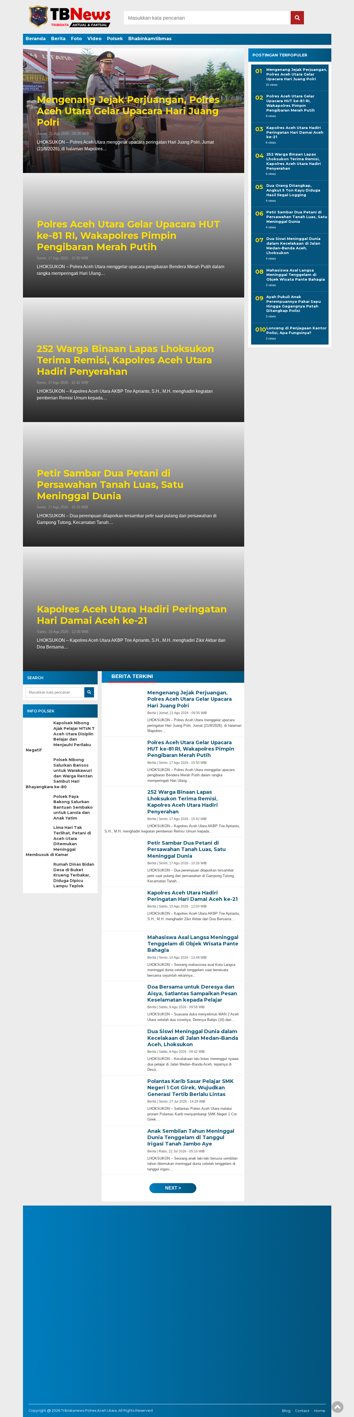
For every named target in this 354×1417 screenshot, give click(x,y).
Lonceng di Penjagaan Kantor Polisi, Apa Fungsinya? (296, 330)
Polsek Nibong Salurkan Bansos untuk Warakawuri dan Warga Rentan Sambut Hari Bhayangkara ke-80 (59, 773)
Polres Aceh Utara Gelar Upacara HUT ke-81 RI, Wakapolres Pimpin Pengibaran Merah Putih (128, 235)
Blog (286, 1411)
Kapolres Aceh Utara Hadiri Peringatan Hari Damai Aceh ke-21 (132, 615)
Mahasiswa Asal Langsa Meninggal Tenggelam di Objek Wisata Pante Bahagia (295, 275)
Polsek (115, 38)
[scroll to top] (337, 1409)
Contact (302, 1411)
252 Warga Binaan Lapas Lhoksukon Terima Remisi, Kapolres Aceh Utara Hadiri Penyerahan (125, 360)
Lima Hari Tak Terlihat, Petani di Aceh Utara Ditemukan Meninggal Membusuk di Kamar (58, 841)
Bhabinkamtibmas (149, 38)
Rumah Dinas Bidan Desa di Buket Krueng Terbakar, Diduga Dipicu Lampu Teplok (73, 875)
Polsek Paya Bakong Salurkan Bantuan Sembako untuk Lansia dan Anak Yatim (73, 807)
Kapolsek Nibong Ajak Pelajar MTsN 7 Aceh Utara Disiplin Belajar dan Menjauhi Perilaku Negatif (60, 736)
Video (94, 38)
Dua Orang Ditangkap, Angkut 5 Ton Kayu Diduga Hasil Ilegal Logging (293, 190)
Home (319, 1411)
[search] (297, 17)
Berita (58, 38)
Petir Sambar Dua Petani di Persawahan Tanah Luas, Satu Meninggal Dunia (110, 484)
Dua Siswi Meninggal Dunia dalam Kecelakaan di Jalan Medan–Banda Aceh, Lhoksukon (293, 245)
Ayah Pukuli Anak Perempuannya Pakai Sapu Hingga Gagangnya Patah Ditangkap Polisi (293, 303)
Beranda (36, 38)
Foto (76, 38)
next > (173, 1188)
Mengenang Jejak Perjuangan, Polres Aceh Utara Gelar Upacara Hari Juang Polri (128, 111)
